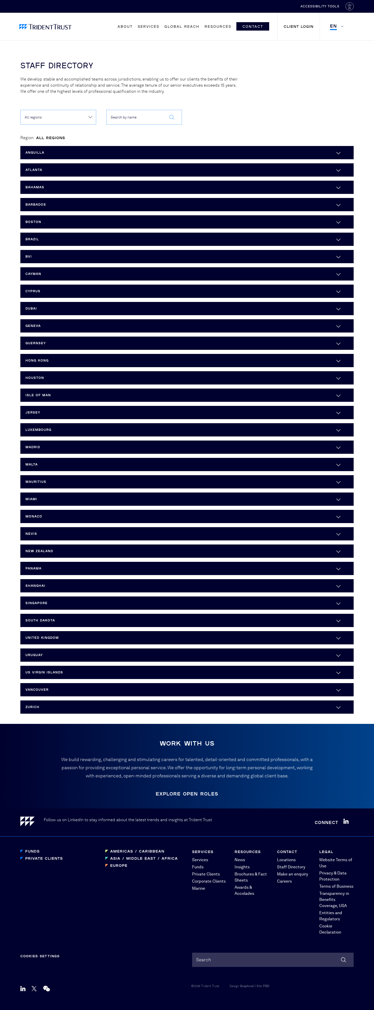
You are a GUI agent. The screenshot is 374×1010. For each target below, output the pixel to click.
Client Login (298, 26)
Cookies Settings (40, 956)
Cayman (33, 274)
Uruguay (34, 655)
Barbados (35, 204)
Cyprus (32, 291)
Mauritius (35, 482)
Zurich (32, 707)
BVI (28, 256)
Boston (33, 222)
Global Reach (181, 26)
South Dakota (40, 620)
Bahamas (34, 187)
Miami (31, 499)
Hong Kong (37, 360)
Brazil (32, 239)
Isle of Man (38, 395)
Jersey (32, 412)
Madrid (32, 447)
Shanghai (35, 586)
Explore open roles (187, 793)
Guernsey (35, 343)
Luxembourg (38, 430)
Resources (218, 26)
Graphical (247, 986)
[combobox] (144, 117)
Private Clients (44, 858)
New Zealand (39, 551)
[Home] (32, 822)
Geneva (33, 326)
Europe (118, 865)
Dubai (31, 308)
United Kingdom (42, 638)
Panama (33, 568)
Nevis (31, 534)
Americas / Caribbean (137, 851)
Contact (252, 26)
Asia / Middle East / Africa (144, 858)
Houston (34, 378)
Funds (32, 851)
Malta (31, 464)
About (125, 26)
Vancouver (37, 690)
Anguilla (34, 152)
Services (148, 26)
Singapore (36, 603)
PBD (266, 986)
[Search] (343, 960)
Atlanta (33, 170)
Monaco (33, 516)
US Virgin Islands (44, 672)
